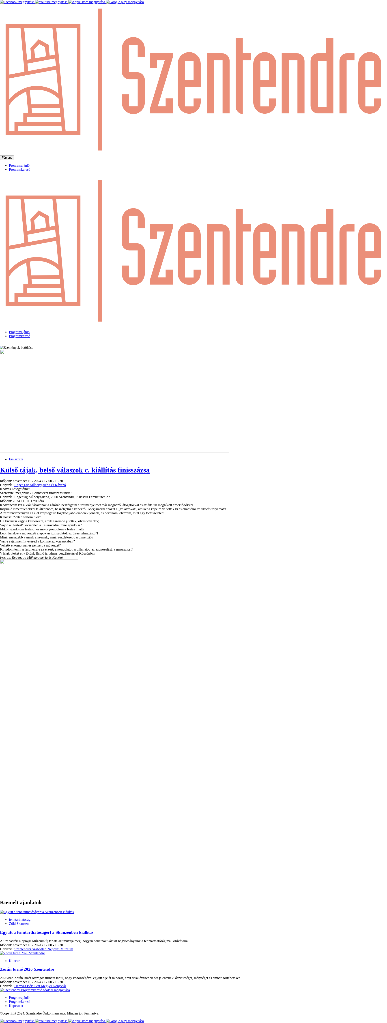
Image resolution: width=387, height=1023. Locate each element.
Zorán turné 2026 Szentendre (27, 969)
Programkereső (19, 169)
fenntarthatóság (19, 919)
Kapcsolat (16, 1006)
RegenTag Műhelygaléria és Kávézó (40, 485)
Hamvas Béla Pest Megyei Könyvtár (40, 986)
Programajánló (19, 165)
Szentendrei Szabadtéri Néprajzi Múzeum (43, 949)
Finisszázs (16, 459)
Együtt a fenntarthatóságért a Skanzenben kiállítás (46, 932)
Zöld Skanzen (19, 923)
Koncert (14, 961)
